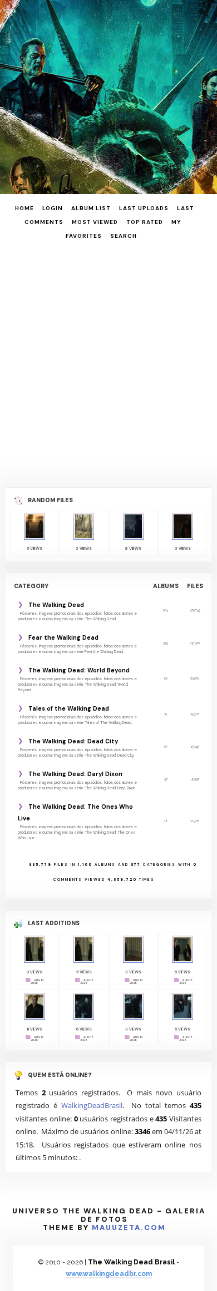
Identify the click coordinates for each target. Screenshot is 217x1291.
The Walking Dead (56, 605)
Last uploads (144, 208)
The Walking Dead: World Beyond (79, 670)
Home (24, 208)
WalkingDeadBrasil (91, 1105)
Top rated (144, 222)
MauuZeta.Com (129, 1227)
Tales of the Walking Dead (68, 708)
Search (123, 235)
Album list (91, 208)
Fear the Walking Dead (63, 637)
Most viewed (95, 222)
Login (52, 208)
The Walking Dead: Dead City (73, 741)
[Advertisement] (108, 362)
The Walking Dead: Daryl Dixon (75, 774)
